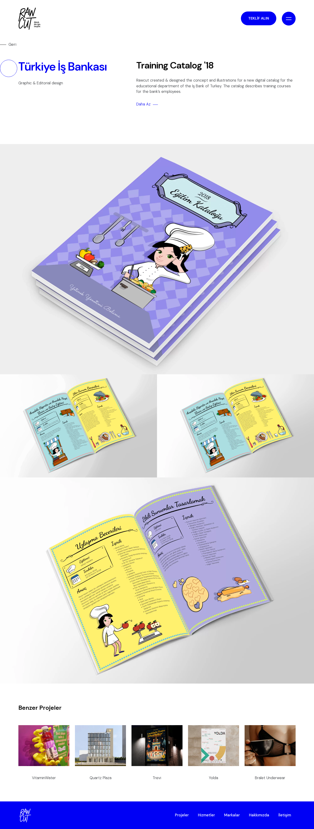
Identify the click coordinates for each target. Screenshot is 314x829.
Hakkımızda (259, 815)
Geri (12, 44)
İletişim (284, 815)
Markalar (232, 815)
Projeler (182, 815)
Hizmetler (206, 815)
